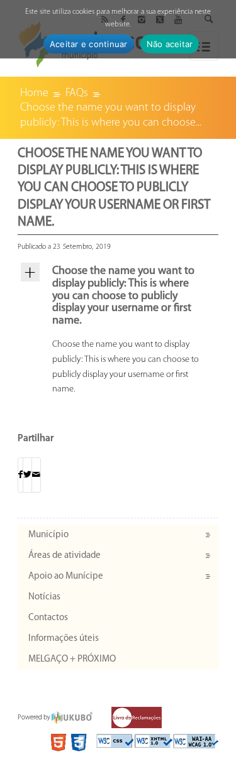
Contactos (48, 618)
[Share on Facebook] (20, 475)
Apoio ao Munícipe (65, 576)
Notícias (44, 597)
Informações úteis (63, 638)
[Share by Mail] (36, 475)
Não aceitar (170, 44)
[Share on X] (27, 475)
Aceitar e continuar (89, 44)
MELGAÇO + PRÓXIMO (72, 659)
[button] (118, 297)
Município (48, 535)
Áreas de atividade (64, 555)
